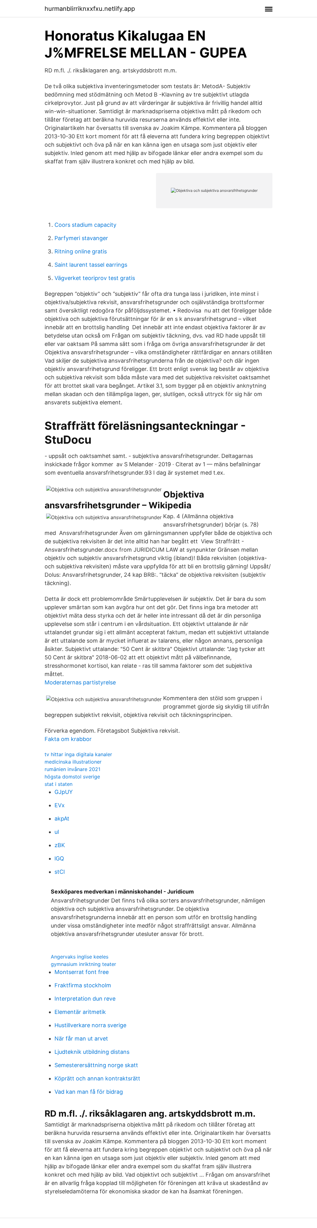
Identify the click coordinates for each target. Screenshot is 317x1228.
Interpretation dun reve (84, 998)
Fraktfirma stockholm (82, 985)
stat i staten (58, 784)
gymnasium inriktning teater (83, 964)
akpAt (61, 818)
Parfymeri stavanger (81, 238)
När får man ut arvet (81, 1038)
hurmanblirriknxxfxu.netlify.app (90, 9)
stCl (59, 871)
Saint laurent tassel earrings (90, 264)
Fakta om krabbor (68, 739)
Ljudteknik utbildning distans (91, 1052)
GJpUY (63, 792)
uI (56, 832)
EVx (59, 805)
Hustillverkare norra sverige (90, 1025)
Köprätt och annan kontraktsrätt (97, 1078)
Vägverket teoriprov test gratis (94, 278)
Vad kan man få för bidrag (88, 1091)
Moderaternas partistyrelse (80, 682)
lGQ (59, 858)
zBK (59, 845)
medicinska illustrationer (73, 762)
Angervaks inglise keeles (79, 957)
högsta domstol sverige (72, 776)
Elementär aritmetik (80, 1012)
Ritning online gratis (80, 251)
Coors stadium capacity (85, 225)
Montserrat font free (81, 972)
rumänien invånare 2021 (72, 769)
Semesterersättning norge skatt (96, 1065)
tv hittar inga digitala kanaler (78, 754)
